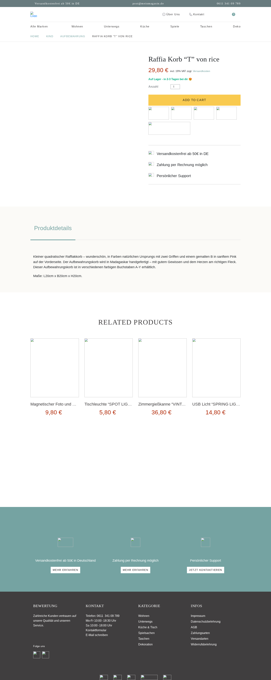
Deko (237, 26)
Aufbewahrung (72, 36)
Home (34, 36)
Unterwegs (112, 26)
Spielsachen (146, 633)
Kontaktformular (96, 630)
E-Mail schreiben (97, 635)
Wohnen (77, 26)
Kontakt (198, 14)
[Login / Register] (223, 14)
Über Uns (173, 14)
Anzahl (153, 86)
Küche (145, 26)
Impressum (198, 615)
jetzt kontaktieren (205, 569)
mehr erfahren (65, 569)
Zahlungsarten (200, 633)
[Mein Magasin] (33, 14)
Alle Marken (39, 26)
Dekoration (145, 644)
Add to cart (194, 100)
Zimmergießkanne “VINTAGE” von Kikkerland (178, 404)
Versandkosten (201, 71)
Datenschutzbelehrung (205, 621)
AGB (194, 627)
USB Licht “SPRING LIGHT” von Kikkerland (231, 404)
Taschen (206, 26)
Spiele (174, 26)
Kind (49, 36)
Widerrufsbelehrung (204, 644)
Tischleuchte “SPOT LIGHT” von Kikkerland (123, 404)
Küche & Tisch (147, 627)
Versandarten (199, 638)
